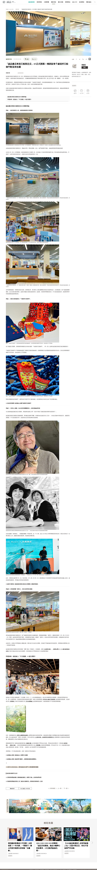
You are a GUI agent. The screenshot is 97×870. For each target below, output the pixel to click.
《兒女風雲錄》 (29, 701)
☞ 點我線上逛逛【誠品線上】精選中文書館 (17, 755)
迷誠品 (84, 65)
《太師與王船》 (47, 649)
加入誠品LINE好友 (25, 788)
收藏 (27, 59)
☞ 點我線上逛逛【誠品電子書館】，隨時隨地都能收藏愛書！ (21, 759)
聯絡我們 (12, 788)
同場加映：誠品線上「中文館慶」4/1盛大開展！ (20, 99)
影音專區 (39, 2)
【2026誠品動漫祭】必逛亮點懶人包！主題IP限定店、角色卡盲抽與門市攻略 (76, 845)
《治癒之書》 (28, 743)
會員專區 (81, 2)
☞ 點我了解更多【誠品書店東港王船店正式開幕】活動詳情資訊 (22, 584)
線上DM (75, 2)
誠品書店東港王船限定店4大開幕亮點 (17, 96)
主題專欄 (46, 2)
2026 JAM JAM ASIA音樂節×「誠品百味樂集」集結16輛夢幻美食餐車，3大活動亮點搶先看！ (48, 846)
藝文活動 (60, 2)
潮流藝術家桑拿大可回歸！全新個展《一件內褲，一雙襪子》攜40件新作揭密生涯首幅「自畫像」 (20, 846)
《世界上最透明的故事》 (22, 735)
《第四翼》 (38, 745)
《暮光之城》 (12, 745)
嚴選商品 (67, 2)
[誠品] (9, 1)
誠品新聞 (74, 85)
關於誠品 (88, 2)
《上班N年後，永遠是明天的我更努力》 (45, 737)
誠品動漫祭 (31, 2)
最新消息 (53, 2)
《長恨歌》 (12, 701)
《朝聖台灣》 (55, 649)
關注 (85, 67)
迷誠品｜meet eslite (9, 9)
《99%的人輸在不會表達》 (49, 699)
